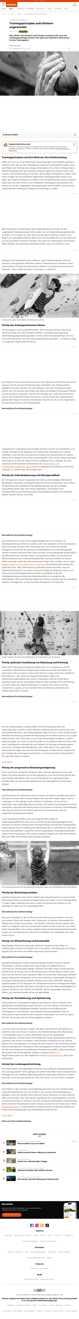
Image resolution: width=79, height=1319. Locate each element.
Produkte (42, 1)
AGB (26, 1252)
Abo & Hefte (44, 1268)
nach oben (7, 762)
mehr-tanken (6, 1311)
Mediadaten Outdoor (31, 1279)
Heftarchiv (34, 1268)
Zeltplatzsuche (21, 8)
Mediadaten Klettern (48, 1279)
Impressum (19, 1252)
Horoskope (58, 8)
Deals (65, 8)
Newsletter (8, 1235)
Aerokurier (10, 1305)
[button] (39, 73)
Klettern (11, 8)
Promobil (48, 1311)
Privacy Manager (64, 1252)
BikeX (35, 1305)
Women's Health (71, 1311)
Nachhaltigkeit (30, 8)
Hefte (37, 1)
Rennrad (28, 1235)
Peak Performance (55, 1055)
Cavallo (51, 1305)
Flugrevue (59, 1305)
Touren (49, 8)
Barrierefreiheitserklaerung (36, 1258)
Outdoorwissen (40, 8)
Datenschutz (52, 1252)
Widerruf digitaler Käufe (48, 1241)
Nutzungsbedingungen (38, 1252)
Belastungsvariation (10, 1107)
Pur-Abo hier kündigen (30, 1241)
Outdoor (39, 1311)
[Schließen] (74, 144)
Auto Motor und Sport (23, 1305)
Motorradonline (29, 1311)
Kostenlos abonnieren (11, 1215)
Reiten (50, 1235)
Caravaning (43, 1305)
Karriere (49, 1258)
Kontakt (10, 1252)
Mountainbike (19, 1235)
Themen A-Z (58, 1235)
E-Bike (36, 1235)
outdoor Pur (69, 1235)
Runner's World (58, 1311)
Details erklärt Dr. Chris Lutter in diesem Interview (23, 564)
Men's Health (17, 1311)
